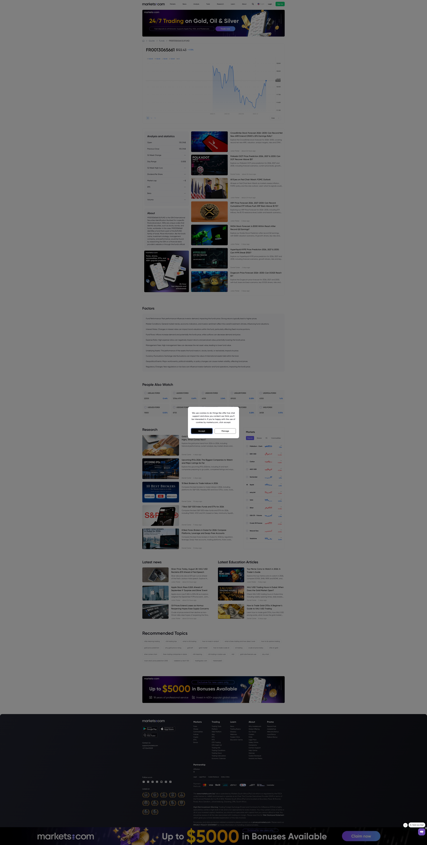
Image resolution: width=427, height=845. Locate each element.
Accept (201, 431)
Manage (225, 431)
